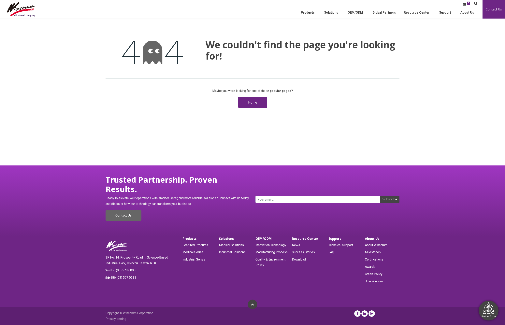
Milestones (373, 252)
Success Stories (303, 252)
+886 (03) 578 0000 (122, 270)
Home (252, 102)
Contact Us (494, 9)
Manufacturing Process (271, 252)
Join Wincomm (375, 281)
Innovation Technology (270, 245)
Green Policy (373, 274)
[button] (476, 3)
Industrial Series (193, 259)
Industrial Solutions (232, 252)
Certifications (374, 259)
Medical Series (192, 252)
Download (299, 259)
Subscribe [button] (389, 199)
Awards (370, 267)
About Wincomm (376, 245)
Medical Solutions (231, 245)
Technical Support (340, 245)
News (296, 245)
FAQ (331, 252)
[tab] (198, 239)
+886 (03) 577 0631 (122, 277)
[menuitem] (384, 14)
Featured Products (195, 245)
